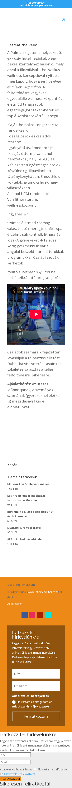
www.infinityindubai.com (43, 592)
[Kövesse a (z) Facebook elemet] (25, 615)
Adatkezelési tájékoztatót (30, 706)
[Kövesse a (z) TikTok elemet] (48, 615)
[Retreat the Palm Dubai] (36, 451)
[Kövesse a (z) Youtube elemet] (40, 615)
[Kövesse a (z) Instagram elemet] (32, 615)
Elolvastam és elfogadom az (32, 704)
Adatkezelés (14, 604)
